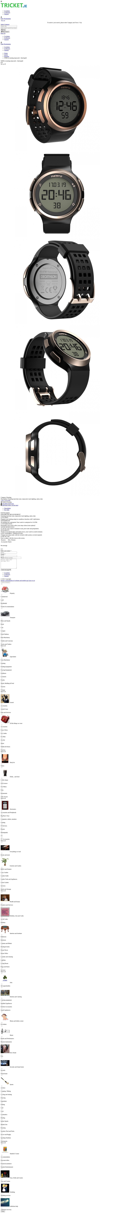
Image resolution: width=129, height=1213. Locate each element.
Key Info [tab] (6, 510)
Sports (6, 55)
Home (6, 53)
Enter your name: (6, 551)
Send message (5, 569)
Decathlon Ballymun (8, 503)
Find (4, 30)
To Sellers (7, 11)
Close (2, 1211)
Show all (3, 646)
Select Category (5, 24)
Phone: (3, 558)
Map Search (5, 31)
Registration (7, 18)
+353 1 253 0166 (5, 500)
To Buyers (7, 12)
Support (6, 14)
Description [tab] (7, 508)
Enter (2, 18)
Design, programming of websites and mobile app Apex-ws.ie (18, 580)
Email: (3, 554)
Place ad (3, 20)
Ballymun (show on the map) (10, 505)
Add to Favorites (7, 502)
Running (6, 56)
